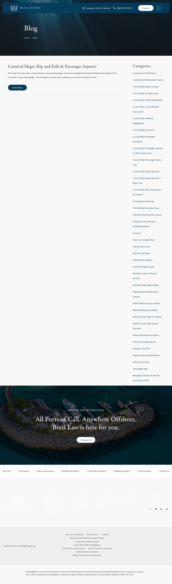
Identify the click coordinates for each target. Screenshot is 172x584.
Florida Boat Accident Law (146, 207)
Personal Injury (144, 471)
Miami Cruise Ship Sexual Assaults (87, 555)
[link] (122, 8)
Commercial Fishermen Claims (148, 79)
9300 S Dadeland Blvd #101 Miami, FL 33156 (56, 500)
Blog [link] (35, 38)
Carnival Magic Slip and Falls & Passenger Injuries (52, 67)
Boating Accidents (122, 471)
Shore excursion (141, 361)
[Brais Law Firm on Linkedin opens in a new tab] (161, 509)
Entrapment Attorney (143, 201)
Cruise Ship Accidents (96, 471)
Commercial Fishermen (144, 73)
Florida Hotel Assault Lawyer (147, 214)
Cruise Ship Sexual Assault (146, 171)
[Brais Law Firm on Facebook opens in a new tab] (150, 509)
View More (17, 87)
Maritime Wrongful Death (146, 284)
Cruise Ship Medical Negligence (87, 545)
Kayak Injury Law (141, 246)
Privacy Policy (93, 534)
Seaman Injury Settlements (146, 355)
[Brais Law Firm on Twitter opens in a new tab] (155, 509)
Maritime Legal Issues (143, 266)
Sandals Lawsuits (141, 348)
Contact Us (86, 439)
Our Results (24, 471)
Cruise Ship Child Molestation (148, 100)
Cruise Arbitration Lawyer (146, 86)
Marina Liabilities (141, 253)
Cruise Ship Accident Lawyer (87, 541)
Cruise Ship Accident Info (145, 93)
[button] (57, 507)
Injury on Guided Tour (144, 239)
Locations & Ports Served (98, 8)
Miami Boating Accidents (145, 310)
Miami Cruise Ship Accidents (147, 316)
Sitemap (105, 534)
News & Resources (45, 471)
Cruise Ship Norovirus (144, 129)
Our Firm (7, 471)
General (137, 233)
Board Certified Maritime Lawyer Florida (87, 538)
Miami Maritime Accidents (146, 335)
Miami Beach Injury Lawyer (146, 303)
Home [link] (27, 38)
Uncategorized (140, 368)
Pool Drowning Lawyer (144, 341)
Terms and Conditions (75, 534)
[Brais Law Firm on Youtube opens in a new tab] (167, 509)
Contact (146, 8)
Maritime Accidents (142, 259)
